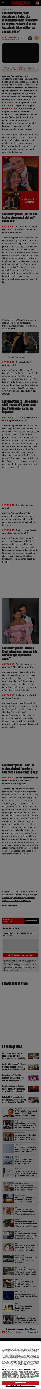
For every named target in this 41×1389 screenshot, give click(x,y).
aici (12, 1361)
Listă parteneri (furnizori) (7, 1379)
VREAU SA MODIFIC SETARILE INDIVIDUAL (20, 1386)
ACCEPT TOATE (19, 1383)
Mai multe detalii (23, 1353)
